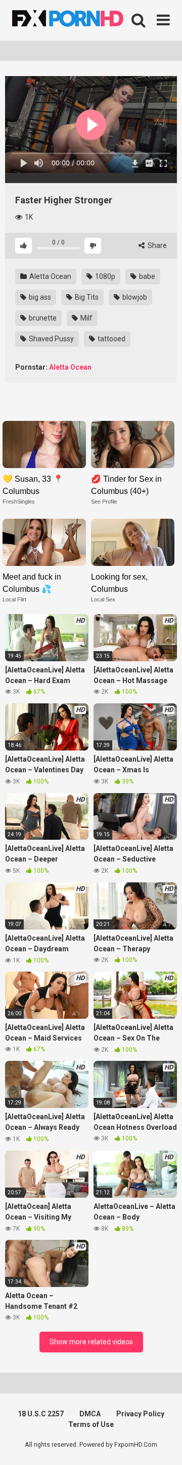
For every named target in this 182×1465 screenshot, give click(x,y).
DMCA (90, 1414)
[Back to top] (163, 1444)
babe (146, 276)
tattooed (110, 339)
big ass (39, 297)
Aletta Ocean (49, 276)
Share (156, 245)
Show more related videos (91, 1342)
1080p (104, 276)
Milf (86, 318)
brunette (42, 318)
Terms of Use (91, 1424)
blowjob (134, 297)
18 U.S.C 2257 (41, 1414)
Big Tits (86, 297)
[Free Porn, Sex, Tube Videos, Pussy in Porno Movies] (81, 20)
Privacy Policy (140, 1414)
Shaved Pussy (50, 339)
